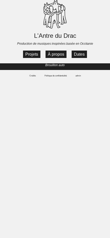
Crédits (32, 76)
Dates (79, 54)
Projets (31, 54)
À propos (56, 54)
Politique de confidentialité (56, 76)
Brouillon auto (55, 65)
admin (78, 76)
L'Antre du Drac (55, 35)
